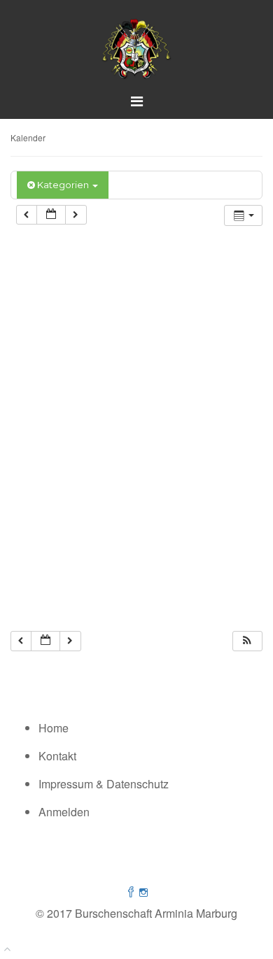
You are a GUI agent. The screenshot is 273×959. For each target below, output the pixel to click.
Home (53, 728)
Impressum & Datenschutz (103, 784)
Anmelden (64, 812)
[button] (247, 641)
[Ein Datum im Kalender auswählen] (51, 215)
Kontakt (57, 756)
